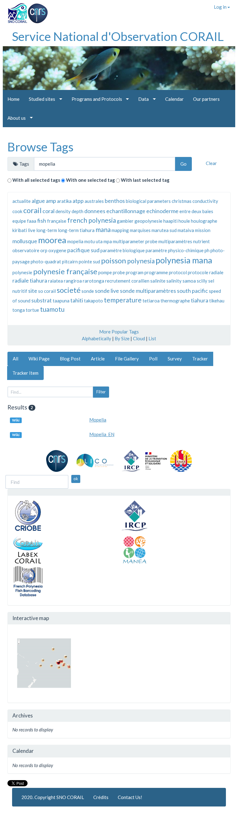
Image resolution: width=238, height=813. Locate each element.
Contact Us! (130, 797)
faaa (31, 221)
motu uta (93, 241)
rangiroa (73, 281)
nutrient (201, 241)
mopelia (75, 241)
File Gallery (127, 358)
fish (41, 220)
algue (38, 200)
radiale (216, 272)
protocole (198, 272)
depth (77, 211)
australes (94, 201)
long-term (46, 230)
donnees (94, 211)
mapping (120, 230)
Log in (220, 7)
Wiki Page (39, 358)
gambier (125, 221)
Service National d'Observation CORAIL (118, 36)
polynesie (22, 272)
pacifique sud (83, 250)
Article (98, 358)
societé (69, 289)
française (56, 221)
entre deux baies (196, 211)
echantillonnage (125, 211)
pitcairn (70, 261)
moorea (52, 240)
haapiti (170, 221)
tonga (18, 310)
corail (32, 210)
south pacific (192, 290)
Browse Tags (40, 147)
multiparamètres (175, 241)
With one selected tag (90, 180)
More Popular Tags (119, 331)
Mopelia (97, 419)
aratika (64, 201)
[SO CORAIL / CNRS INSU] (25, 11)
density (63, 211)
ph (207, 250)
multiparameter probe (135, 241)
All (15, 358)
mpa (108, 241)
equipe (19, 221)
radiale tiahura (29, 280)
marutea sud (164, 230)
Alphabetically (96, 338)
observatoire (25, 250)
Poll (153, 358)
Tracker (200, 358)
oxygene (57, 250)
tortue (32, 310)
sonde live (107, 290)
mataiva (186, 230)
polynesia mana (184, 260)
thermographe (175, 300)
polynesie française (65, 271)
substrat (41, 300)
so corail (47, 291)
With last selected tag (145, 180)
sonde (88, 291)
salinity (174, 281)
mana (103, 229)
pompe (105, 272)
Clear (211, 163)
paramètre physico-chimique (175, 250)
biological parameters (148, 201)
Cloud (139, 338)
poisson (113, 260)
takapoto (93, 300)
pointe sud (89, 261)
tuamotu (52, 309)
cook (17, 211)
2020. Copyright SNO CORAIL (52, 797)
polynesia (141, 261)
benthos (115, 200)
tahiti (76, 300)
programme (156, 272)
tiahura (199, 300)
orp (43, 250)
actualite (21, 201)
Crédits (100, 797)
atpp (78, 200)
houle (184, 221)
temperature (123, 300)
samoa (189, 281)
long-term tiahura (76, 230)
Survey (175, 358)
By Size (122, 338)
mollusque (24, 241)
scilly (202, 281)
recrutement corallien (127, 281)
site (32, 290)
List (152, 338)
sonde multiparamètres (148, 290)
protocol (178, 272)
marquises (140, 230)
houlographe (204, 221)
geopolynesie (148, 221)
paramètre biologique (122, 250)
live (31, 230)
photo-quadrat (46, 261)
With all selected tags (36, 180)
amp (51, 200)
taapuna (61, 300)
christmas (182, 201)
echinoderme (162, 211)
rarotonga (93, 281)
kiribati (19, 230)
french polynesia (91, 220)
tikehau (216, 300)
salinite (157, 281)
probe (119, 272)
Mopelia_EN (101, 434)
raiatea (55, 281)
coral (48, 211)
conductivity (205, 201)
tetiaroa (151, 300)
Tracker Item (25, 373)
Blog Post (70, 358)
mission (202, 230)
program (134, 272)
